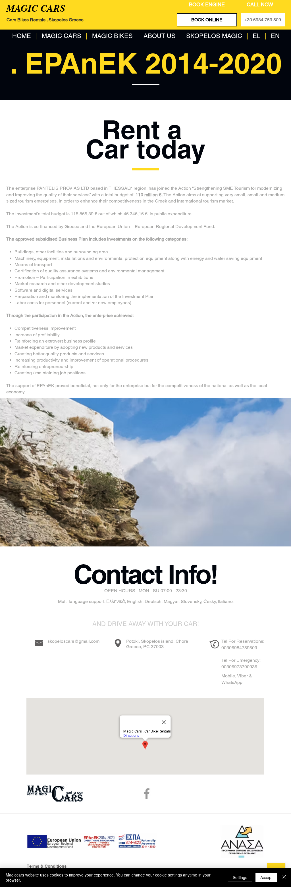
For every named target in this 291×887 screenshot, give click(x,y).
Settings (240, 877)
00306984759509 (239, 647)
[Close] (284, 877)
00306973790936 (239, 666)
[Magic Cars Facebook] (147, 793)
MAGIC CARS (35, 8)
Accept (266, 877)
